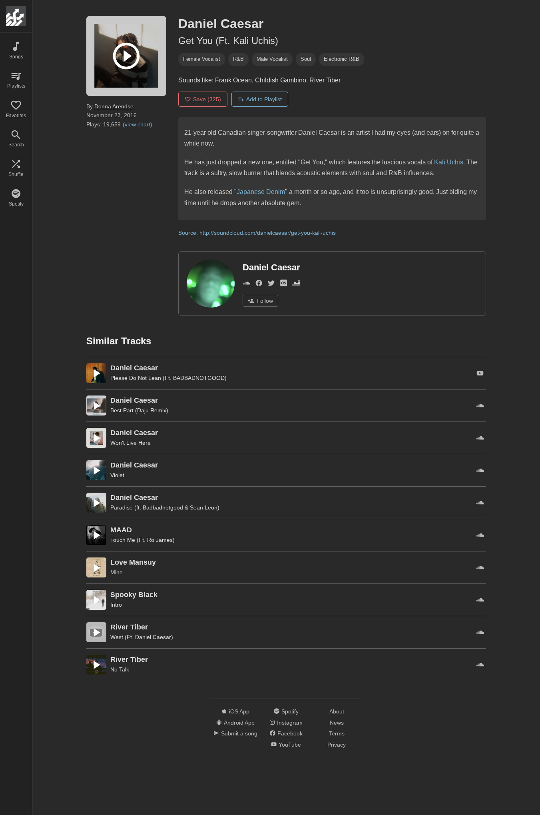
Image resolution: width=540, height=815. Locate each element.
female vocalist (201, 59)
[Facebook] (259, 285)
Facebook (290, 733)
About (336, 711)
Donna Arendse (114, 106)
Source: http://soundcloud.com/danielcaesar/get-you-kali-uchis (257, 233)
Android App (239, 722)
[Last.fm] (283, 285)
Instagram (290, 722)
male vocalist (272, 59)
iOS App (239, 711)
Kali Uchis (448, 162)
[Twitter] (271, 285)
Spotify (290, 711)
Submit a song (239, 733)
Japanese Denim (261, 191)
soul (306, 59)
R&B (238, 59)
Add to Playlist (264, 99)
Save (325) (207, 99)
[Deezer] (296, 285)
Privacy (336, 744)
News (337, 722)
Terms (337, 733)
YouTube (290, 744)
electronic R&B (341, 59)
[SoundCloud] (246, 285)
